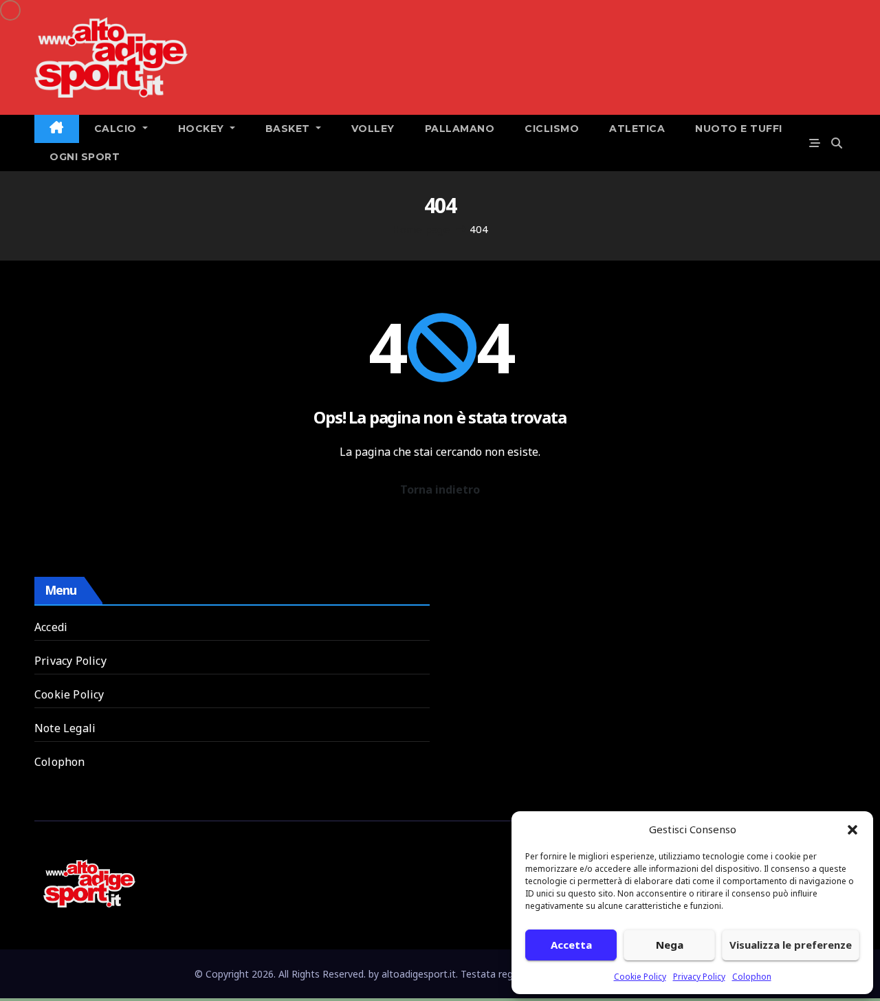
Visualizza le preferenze (790, 945)
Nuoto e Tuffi (738, 128)
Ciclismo (552, 128)
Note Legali (65, 728)
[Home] (56, 129)
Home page (421, 229)
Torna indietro (440, 489)
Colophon (751, 976)
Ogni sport (85, 157)
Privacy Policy (699, 976)
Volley (373, 128)
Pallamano (460, 128)
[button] (852, 829)
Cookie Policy (640, 976)
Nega (669, 945)
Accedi (50, 627)
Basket (289, 128)
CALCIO (117, 128)
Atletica (637, 128)
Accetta (571, 945)
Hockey (203, 128)
